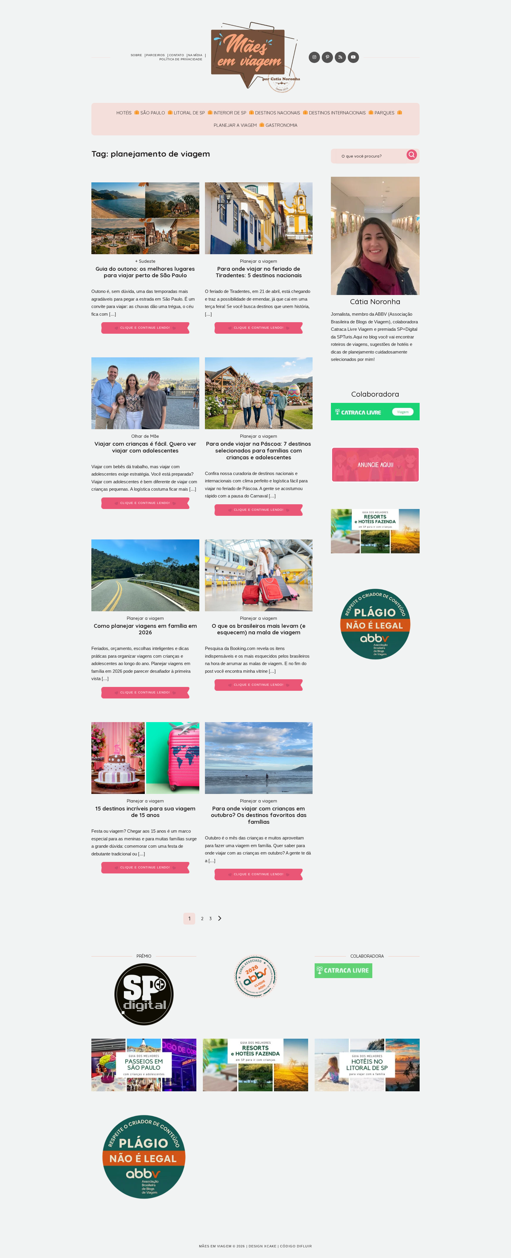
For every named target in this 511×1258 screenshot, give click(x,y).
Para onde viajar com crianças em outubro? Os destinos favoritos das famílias (259, 815)
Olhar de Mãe (145, 436)
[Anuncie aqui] (375, 464)
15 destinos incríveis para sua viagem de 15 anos (145, 812)
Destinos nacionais (277, 113)
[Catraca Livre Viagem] (375, 411)
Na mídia (195, 55)
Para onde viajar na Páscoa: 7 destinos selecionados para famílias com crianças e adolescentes (258, 450)
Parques (384, 113)
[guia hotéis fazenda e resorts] (375, 531)
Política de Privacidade (181, 59)
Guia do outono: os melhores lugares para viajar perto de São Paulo (145, 272)
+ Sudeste (145, 261)
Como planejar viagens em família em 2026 (145, 629)
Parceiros (155, 55)
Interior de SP (230, 113)
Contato (176, 55)
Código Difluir (296, 1246)
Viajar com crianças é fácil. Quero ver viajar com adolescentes (145, 447)
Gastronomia (281, 125)
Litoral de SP (189, 113)
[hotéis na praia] (367, 1065)
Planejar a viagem (235, 125)
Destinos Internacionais (337, 113)
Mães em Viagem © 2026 (222, 1246)
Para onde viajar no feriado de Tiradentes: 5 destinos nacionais (259, 272)
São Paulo (152, 113)
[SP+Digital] (143, 994)
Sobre (136, 55)
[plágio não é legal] (375, 624)
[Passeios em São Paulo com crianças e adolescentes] (143, 1065)
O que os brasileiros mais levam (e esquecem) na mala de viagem (258, 629)
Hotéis (124, 113)
